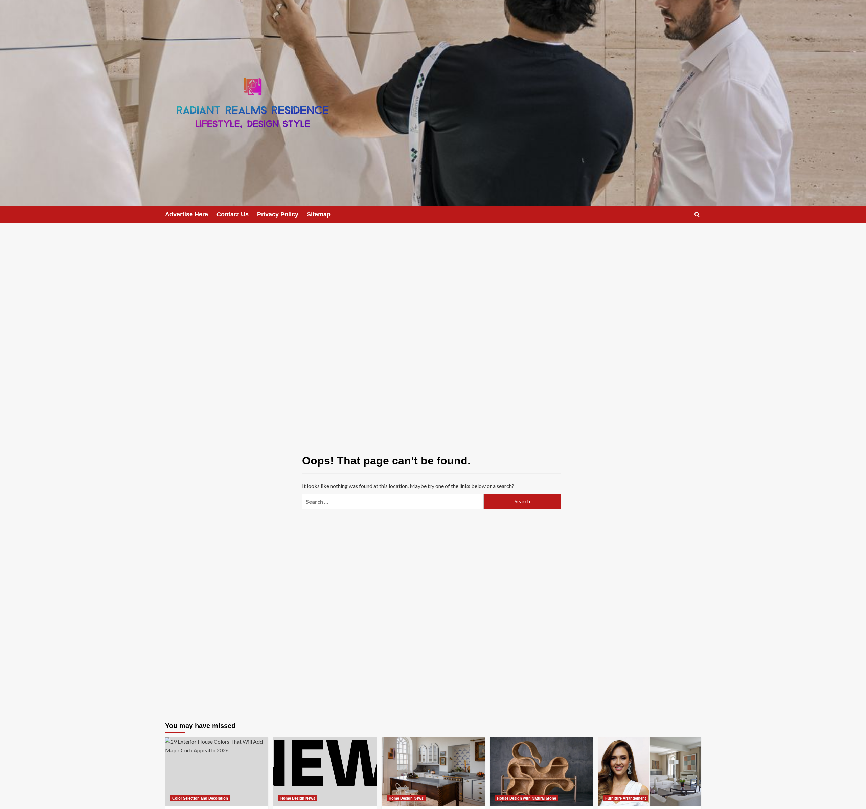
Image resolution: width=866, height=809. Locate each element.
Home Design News (297, 798)
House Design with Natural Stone (526, 798)
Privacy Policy (277, 214)
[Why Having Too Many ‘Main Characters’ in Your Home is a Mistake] (433, 771)
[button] (697, 214)
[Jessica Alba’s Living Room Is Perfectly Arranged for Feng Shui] (649, 771)
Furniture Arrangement (625, 798)
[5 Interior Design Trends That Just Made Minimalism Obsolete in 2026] (541, 771)
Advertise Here (186, 214)
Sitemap (319, 214)
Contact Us (232, 214)
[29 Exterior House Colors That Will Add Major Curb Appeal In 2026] (216, 771)
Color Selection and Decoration (200, 798)
